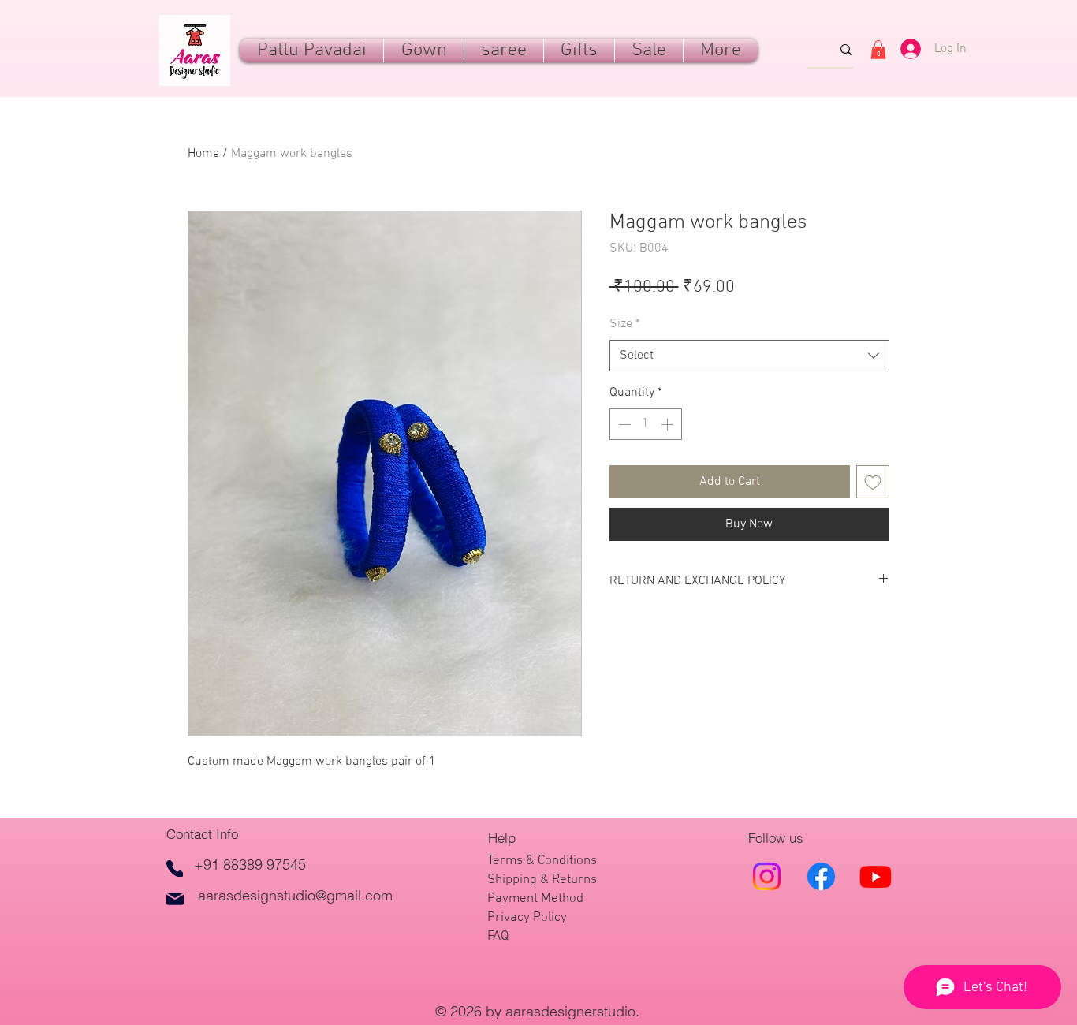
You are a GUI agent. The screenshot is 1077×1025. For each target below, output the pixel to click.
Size (624, 324)
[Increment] (669, 424)
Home (203, 154)
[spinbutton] (646, 424)
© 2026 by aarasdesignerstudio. (539, 1011)
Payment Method (535, 899)
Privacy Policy (527, 918)
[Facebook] (821, 876)
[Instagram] (766, 876)
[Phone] (174, 868)
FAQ (498, 937)
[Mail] (175, 899)
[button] (579, 50)
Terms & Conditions (542, 861)
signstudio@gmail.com (321, 895)
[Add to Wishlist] (872, 481)
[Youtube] (875, 876)
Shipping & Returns (542, 880)
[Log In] (904, 49)
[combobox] (749, 355)
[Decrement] (623, 424)
